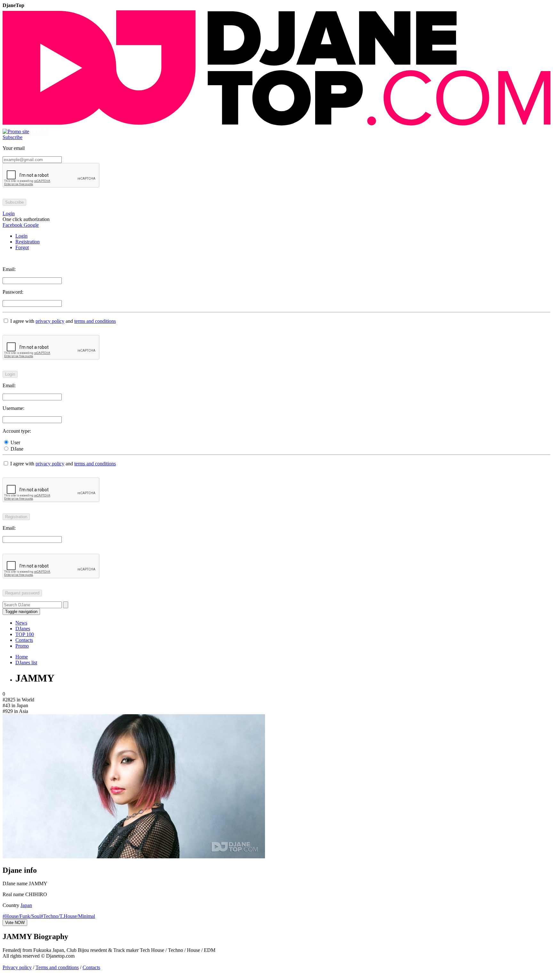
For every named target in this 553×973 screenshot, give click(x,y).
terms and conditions (95, 321)
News (21, 623)
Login (21, 236)
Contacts (24, 640)
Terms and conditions (57, 967)
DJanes (22, 628)
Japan (26, 905)
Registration (27, 241)
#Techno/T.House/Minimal (68, 916)
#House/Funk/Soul (22, 916)
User (14, 442)
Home (21, 656)
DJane (16, 449)
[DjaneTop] (276, 125)
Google (30, 225)
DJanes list (26, 662)
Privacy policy (17, 967)
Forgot (22, 247)
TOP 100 (24, 634)
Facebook (12, 225)
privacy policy (50, 321)
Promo (22, 646)
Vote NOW (15, 922)
